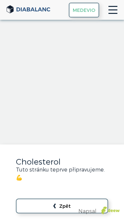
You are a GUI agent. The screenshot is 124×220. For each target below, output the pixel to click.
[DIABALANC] (28, 10)
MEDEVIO (84, 10)
